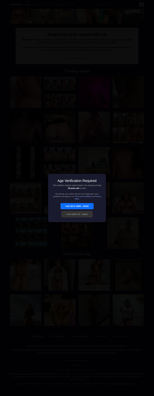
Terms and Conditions (83, 196)
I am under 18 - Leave (77, 214)
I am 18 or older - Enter (77, 206)
